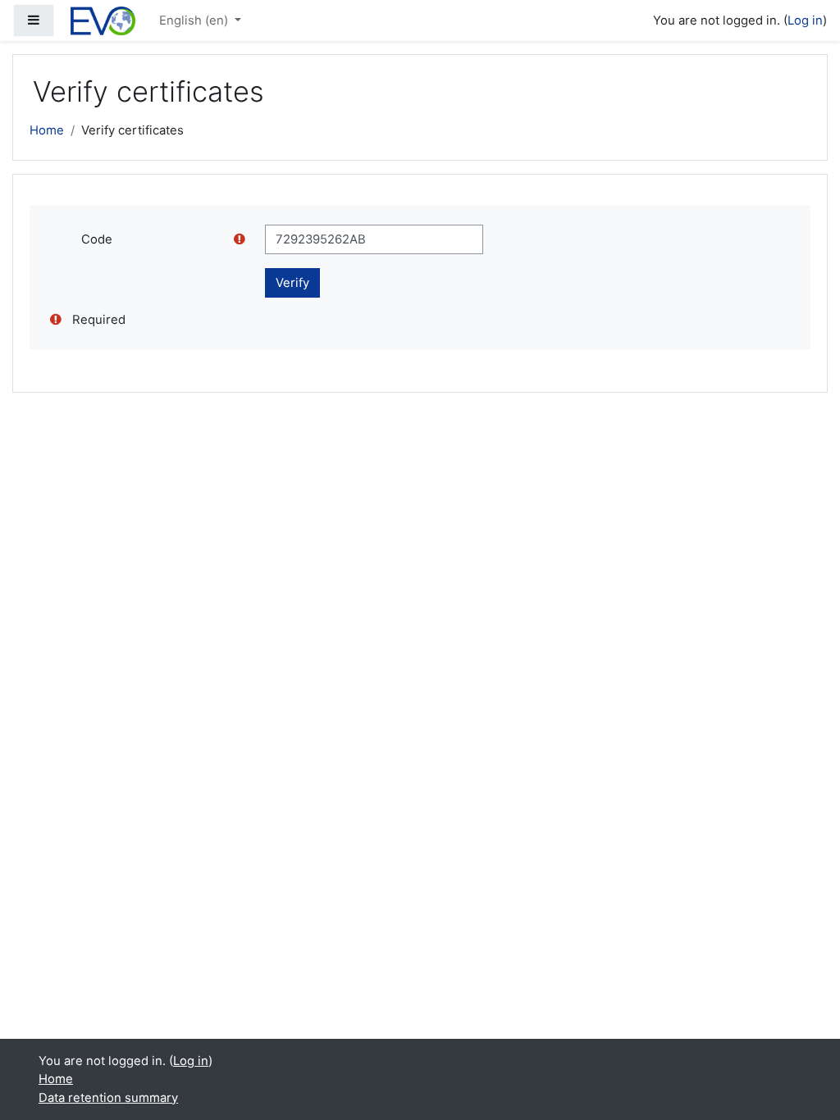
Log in (805, 20)
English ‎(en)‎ (195, 20)
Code (96, 239)
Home (47, 130)
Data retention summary (108, 1097)
